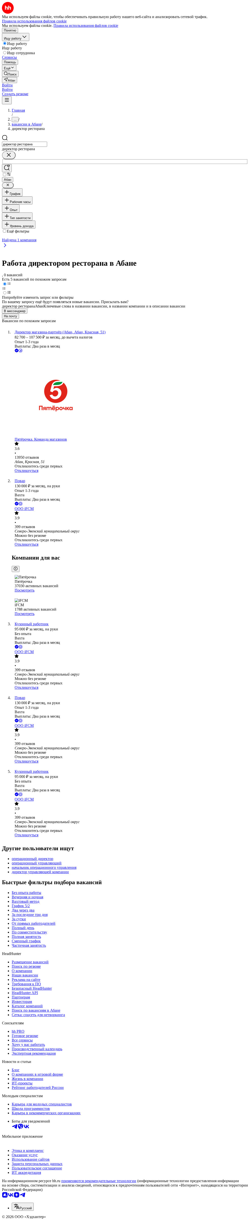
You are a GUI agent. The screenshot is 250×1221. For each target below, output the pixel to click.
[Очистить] (9, 155)
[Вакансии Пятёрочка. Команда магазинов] (130, 395)
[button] (7, 85)
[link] (10, 74)
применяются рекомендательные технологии (98, 1181)
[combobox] (24, 144)
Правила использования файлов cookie (85, 25)
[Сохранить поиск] (7, 168)
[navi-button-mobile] (7, 100)
